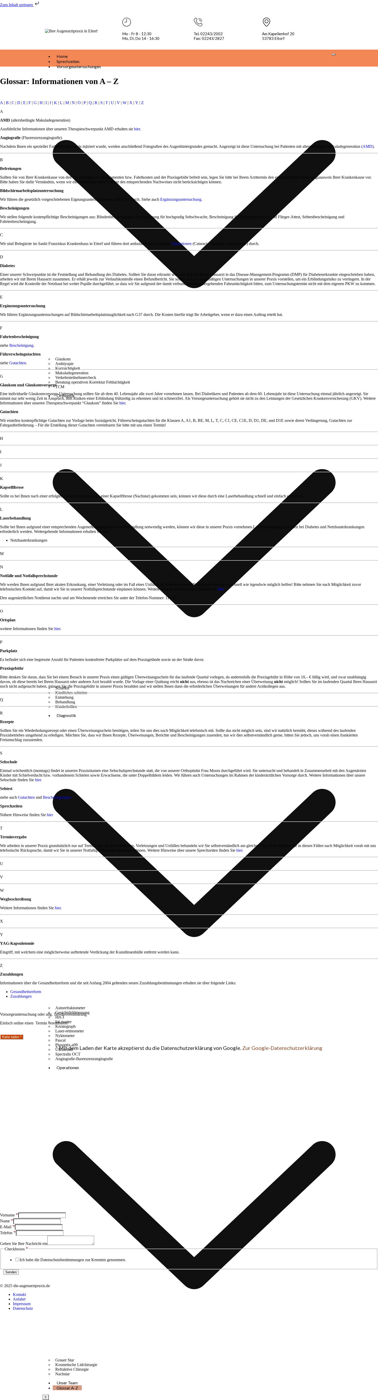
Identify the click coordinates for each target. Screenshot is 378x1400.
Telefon (8, 1233)
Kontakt (19, 1294)
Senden (11, 1272)
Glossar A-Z (67, 1387)
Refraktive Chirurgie (72, 1369)
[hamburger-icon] (333, 54)
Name (6, 1221)
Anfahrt (19, 1299)
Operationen (182, 243)
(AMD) (367, 146)
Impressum (22, 1304)
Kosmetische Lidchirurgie (76, 1364)
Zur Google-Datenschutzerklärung (282, 1048)
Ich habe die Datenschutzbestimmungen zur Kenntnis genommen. (73, 1260)
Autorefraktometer (70, 1008)
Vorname (9, 1215)
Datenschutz (23, 1308)
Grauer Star (64, 1360)
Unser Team (67, 1382)
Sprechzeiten (68, 61)
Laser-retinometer (69, 1031)
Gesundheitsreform (25, 991)
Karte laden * (11, 1037)
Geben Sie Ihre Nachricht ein (23, 1243)
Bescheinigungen (57, 797)
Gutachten (17, 363)
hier (137, 129)
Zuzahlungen (21, 996)
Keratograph (65, 1026)
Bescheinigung (21, 345)
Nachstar (62, 1374)
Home (62, 56)
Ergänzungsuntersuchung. (181, 199)
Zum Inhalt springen (17, 5)
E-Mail (7, 1227)
